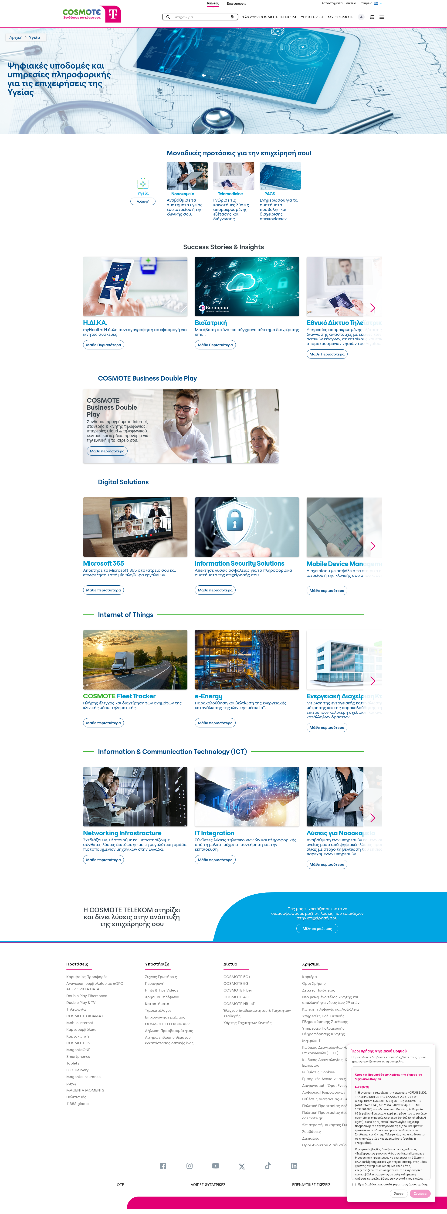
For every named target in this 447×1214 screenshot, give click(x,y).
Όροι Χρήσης (314, 983)
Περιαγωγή (154, 983)
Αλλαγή (143, 201)
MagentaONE (78, 1049)
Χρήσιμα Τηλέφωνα (162, 997)
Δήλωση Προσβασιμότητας (169, 1030)
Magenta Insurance (83, 1076)
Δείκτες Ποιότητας (318, 990)
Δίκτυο (351, 3)
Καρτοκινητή (77, 1036)
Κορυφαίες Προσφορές (87, 976)
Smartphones (78, 1056)
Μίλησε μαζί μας (317, 928)
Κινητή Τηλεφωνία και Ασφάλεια (330, 1009)
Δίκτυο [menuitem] (230, 963)
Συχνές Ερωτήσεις (161, 976)
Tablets (72, 1063)
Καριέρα (309, 976)
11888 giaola (77, 1103)
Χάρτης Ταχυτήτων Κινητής (248, 1022)
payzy (71, 1083)
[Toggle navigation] (381, 17)
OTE (120, 1184)
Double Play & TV (80, 1002)
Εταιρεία (365, 3)
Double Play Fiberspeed (86, 995)
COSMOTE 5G (236, 983)
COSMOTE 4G (236, 997)
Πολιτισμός (76, 1097)
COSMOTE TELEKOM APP (167, 1024)
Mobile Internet (79, 1022)
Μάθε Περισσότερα (103, 344)
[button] (361, 17)
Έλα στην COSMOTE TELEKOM (269, 17)
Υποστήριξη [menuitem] (157, 963)
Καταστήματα (332, 3)
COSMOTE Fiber (238, 990)
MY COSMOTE (340, 17)
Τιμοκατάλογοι (158, 1010)
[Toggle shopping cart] (374, 16)
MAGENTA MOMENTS (85, 1090)
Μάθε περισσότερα (107, 451)
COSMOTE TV (78, 1043)
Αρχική (16, 37)
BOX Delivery (77, 1070)
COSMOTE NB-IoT (239, 1003)
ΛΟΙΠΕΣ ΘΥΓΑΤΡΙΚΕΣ (208, 1184)
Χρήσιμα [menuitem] (311, 963)
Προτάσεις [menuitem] (77, 963)
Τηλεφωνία (76, 1009)
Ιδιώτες (213, 3)
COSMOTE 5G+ (237, 976)
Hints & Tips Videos (161, 990)
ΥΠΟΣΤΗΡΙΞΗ (312, 17)
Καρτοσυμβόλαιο (81, 1029)
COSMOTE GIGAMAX (85, 1016)
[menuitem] (163, 1165)
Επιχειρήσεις (236, 3)
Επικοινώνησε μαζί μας (165, 1017)
